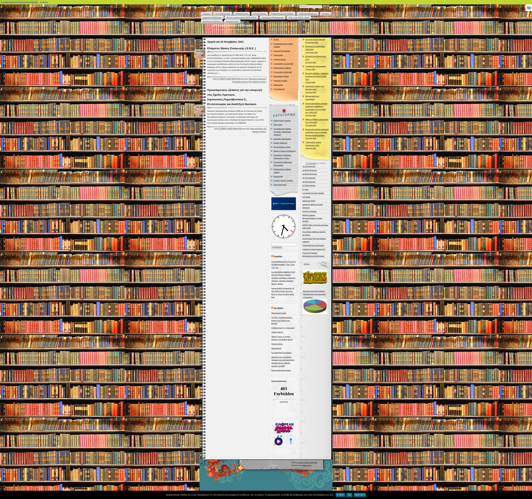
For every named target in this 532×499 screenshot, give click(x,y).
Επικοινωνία (232, 21)
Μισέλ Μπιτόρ (276, 348)
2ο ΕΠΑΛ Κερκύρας (309, 174)
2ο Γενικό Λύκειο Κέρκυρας (315, 41)
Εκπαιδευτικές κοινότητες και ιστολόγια (19, 2)
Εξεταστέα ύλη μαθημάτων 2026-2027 (315, 49)
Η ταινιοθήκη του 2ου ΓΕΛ (283, 64)
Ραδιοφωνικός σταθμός (282, 68)
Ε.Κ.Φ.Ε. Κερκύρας (309, 211)
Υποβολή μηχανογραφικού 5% (313, 249)
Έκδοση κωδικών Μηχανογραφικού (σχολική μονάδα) (312, 218)
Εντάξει (340, 495)
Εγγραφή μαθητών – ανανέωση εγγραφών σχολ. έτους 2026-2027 (316, 78)
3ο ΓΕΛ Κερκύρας (309, 178)
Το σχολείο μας (222, 14)
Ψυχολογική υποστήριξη (283, 72)
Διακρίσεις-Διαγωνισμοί (282, 139)
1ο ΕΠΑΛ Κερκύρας (309, 170)
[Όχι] (528, 494)
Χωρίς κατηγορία (256, 129)
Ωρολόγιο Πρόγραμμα (272, 17)
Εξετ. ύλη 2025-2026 (299, 17)
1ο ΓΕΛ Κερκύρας (309, 166)
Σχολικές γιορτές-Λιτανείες (283, 181)
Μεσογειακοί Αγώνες (278, 313)
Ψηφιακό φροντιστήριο (282, 14)
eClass (325, 14)
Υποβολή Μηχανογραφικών (315, 67)
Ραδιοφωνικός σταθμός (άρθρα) (282, 170)
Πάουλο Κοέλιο (277, 344)
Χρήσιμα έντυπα (280, 59)
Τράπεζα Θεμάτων (308, 14)
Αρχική (206, 14)
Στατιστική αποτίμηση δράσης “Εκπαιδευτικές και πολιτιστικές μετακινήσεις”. (314, 294)
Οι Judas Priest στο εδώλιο (281, 353)
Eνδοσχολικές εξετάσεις (282, 121)
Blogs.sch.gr (307, 465)
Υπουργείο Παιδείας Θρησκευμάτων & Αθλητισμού (313, 254)
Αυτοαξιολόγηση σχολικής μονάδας (283, 45)
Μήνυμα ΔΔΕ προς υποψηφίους (312, 97)
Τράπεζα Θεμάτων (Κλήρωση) (313, 245)
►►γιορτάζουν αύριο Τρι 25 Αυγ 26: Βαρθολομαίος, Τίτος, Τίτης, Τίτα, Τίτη (283, 265)
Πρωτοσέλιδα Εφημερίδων (281, 370)
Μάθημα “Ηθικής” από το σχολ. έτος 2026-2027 (316, 122)
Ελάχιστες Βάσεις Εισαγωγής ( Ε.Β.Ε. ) (231, 48)
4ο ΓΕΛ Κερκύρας (309, 182)
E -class (305, 189)
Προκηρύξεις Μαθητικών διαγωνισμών (283, 163)
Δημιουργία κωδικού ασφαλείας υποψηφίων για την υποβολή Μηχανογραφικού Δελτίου (317, 134)
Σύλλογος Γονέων (212, 21)
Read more (360, 495)
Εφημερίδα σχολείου (281, 76)
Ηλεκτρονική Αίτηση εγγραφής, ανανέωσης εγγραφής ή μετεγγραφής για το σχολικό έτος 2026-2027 (316, 109)
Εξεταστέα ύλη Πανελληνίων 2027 (315, 59)
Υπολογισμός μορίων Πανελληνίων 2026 (313, 145)
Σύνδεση (307, 264)
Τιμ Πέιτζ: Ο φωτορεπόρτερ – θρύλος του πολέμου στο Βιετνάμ (282, 321)
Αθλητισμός (278, 125)
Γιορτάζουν (278, 256)
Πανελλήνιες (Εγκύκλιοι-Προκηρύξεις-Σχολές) (282, 156)
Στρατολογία (278, 177)
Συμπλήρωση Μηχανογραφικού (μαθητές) (314, 240)
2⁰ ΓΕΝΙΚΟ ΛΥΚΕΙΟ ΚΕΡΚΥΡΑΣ (233, 25)
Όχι (349, 495)
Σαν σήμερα (278, 308)
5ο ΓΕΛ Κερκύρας (309, 186)
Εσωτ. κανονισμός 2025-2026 (241, 17)
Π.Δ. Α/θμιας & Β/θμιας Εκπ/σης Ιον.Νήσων (314, 233)
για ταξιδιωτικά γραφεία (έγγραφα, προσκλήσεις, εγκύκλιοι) (282, 132)
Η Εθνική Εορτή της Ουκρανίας (283, 328)
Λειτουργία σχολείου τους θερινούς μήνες (314, 89)
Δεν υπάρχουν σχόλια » (257, 82)
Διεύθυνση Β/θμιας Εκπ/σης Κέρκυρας (312, 206)
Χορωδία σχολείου (280, 81)
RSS (240, 467)
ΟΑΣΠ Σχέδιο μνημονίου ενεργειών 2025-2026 (315, 226)
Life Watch (306, 197)
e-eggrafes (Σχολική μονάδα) (313, 193)
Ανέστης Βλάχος (277, 332)
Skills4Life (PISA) (308, 201)
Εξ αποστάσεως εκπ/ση (282, 147)
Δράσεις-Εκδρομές (212, 17)
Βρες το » (326, 6)
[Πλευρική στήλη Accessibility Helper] (528, 7)
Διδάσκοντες (242, 14)
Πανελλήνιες (259, 14)
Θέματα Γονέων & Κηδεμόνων (285, 151)
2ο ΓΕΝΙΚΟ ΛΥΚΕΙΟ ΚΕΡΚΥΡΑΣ (228, 79)
